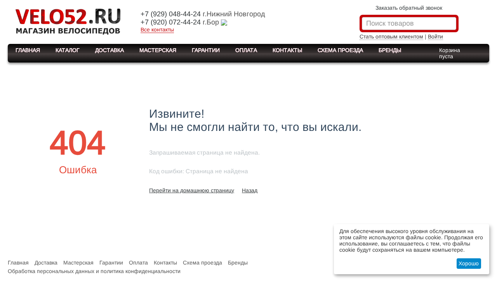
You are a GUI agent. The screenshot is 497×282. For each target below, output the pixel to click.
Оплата (246, 50)
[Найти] (450, 24)
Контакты (287, 50)
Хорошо (469, 263)
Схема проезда (340, 50)
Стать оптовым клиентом (391, 36)
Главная (28, 50)
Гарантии (206, 50)
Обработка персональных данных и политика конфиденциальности (94, 271)
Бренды (390, 50)
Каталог (68, 50)
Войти (435, 36)
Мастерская (157, 50)
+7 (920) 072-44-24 (171, 22)
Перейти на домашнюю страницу (191, 190)
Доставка (109, 50)
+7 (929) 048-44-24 (171, 14)
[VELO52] (68, 21)
